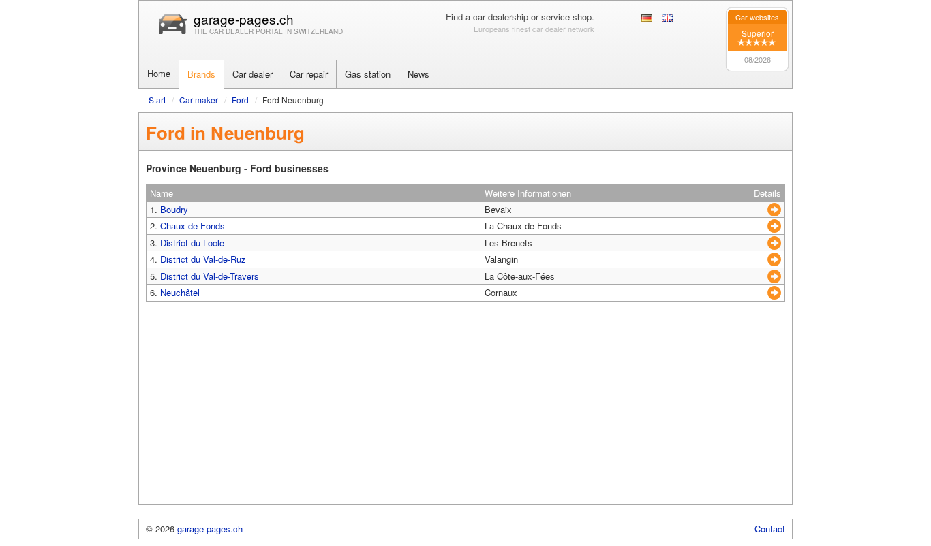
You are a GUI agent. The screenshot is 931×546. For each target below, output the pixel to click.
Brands (201, 73)
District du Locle (192, 242)
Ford (240, 100)
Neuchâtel (180, 292)
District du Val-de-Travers (209, 276)
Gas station (368, 73)
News (418, 73)
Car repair (309, 73)
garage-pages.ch (244, 19)
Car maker (198, 100)
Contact (769, 528)
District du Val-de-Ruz (203, 259)
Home (158, 73)
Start (157, 100)
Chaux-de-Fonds (192, 225)
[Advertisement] (465, 409)
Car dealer (252, 73)
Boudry (174, 209)
